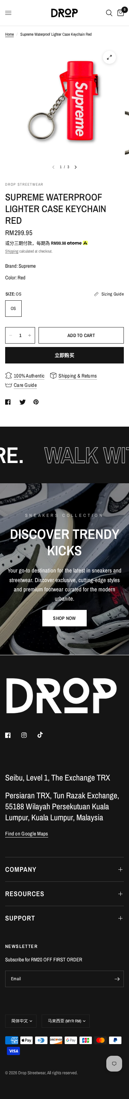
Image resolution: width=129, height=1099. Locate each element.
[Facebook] (12, 735)
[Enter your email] (117, 979)
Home (9, 34)
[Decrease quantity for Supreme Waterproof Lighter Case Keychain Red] (11, 335)
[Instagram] (28, 735)
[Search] (109, 13)
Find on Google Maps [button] (26, 833)
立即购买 (64, 355)
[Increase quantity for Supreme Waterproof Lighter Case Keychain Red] (29, 335)
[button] (64, 618)
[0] (119, 13)
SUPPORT (20, 918)
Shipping (11, 251)
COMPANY (20, 869)
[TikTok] (45, 734)
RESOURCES (24, 893)
